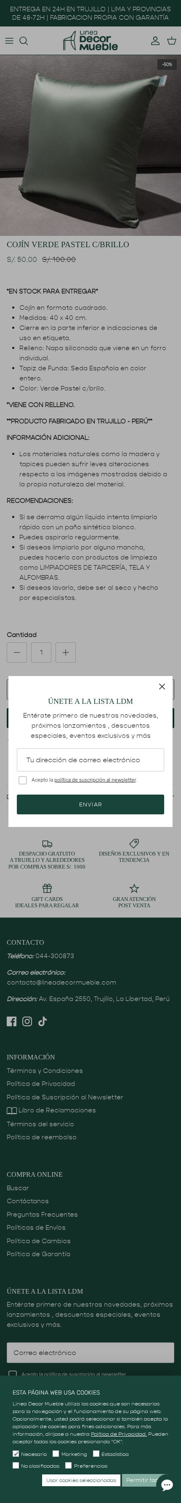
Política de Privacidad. (119, 1434)
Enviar (90, 804)
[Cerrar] (162, 686)
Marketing (74, 1454)
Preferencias (90, 1466)
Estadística (115, 1454)
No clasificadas (40, 1466)
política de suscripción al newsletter (95, 780)
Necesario (34, 1454)
